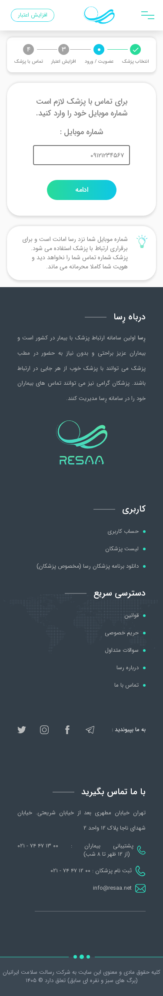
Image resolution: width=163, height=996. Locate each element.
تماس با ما (126, 685)
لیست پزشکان (122, 549)
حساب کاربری (123, 531)
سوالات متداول (122, 650)
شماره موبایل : (81, 132)
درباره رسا (127, 668)
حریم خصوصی (122, 633)
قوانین (131, 615)
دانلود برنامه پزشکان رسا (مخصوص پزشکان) (88, 566)
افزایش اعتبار (32, 15)
